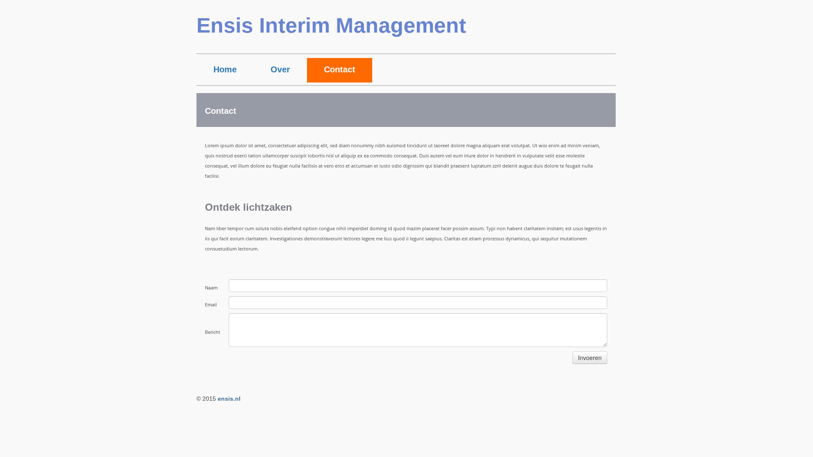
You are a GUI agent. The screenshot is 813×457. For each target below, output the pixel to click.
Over (280, 69)
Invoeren (590, 357)
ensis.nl (229, 398)
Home (225, 69)
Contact (339, 69)
